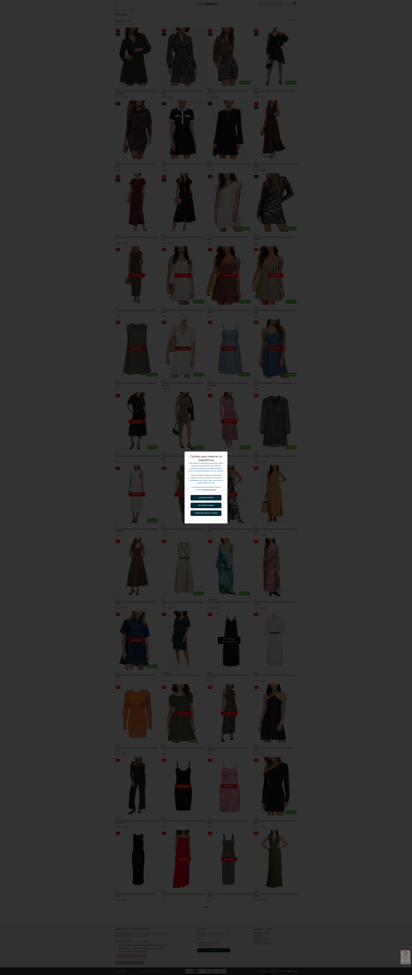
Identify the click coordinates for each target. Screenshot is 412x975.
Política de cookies (209, 490)
